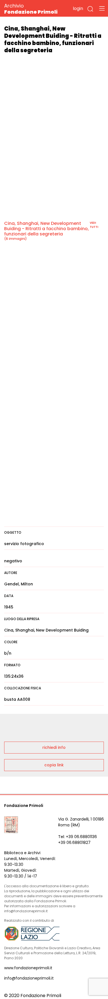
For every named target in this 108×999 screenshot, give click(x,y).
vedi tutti (94, 225)
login (78, 8)
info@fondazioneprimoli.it (29, 978)
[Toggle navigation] (102, 8)
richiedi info (54, 747)
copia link (54, 765)
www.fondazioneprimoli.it (28, 968)
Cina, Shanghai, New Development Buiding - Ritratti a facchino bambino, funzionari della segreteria (46, 228)
